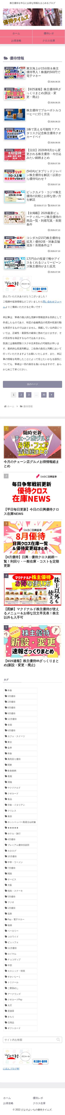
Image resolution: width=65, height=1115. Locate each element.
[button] (58, 1040)
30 (44, 394)
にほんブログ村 (11, 1068)
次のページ (32, 384)
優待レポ (38, 1098)
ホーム (7, 1098)
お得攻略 (8, 1103)
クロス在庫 (39, 1103)
